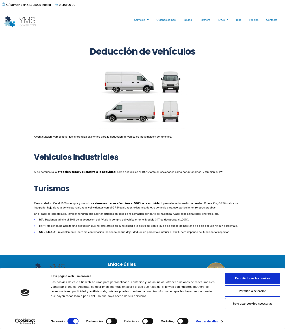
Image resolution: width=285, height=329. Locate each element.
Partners (205, 19)
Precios (253, 19)
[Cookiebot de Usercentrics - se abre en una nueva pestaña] (25, 321)
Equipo (187, 19)
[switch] (111, 321)
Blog (239, 19)
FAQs (221, 19)
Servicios (139, 19)
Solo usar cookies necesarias (252, 303)
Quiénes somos (166, 19)
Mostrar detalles (207, 321)
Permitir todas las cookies (252, 278)
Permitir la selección (252, 291)
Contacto (271, 19)
